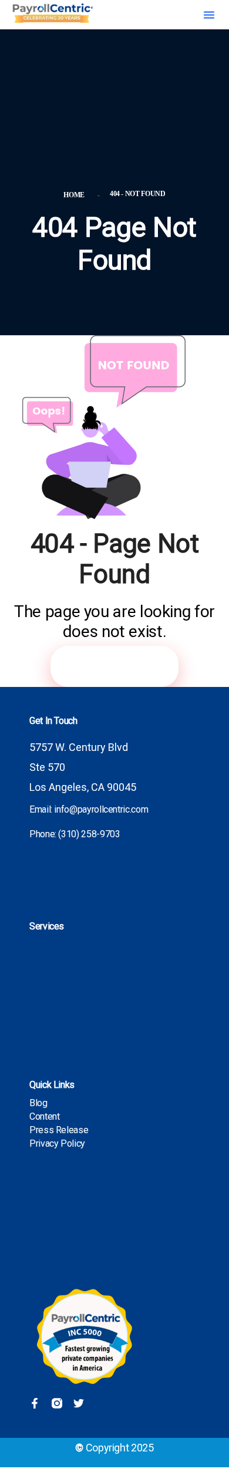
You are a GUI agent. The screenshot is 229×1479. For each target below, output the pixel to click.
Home (75, 195)
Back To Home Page (114, 666)
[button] (209, 14)
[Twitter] (78, 1403)
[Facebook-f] (34, 1403)
